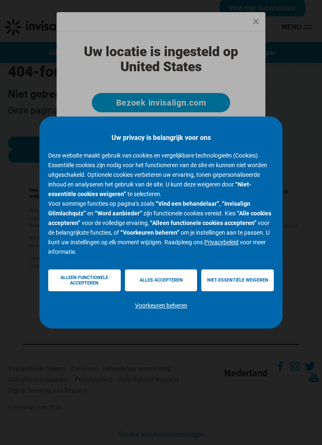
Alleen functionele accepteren (84, 280)
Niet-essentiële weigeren (237, 280)
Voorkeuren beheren (161, 305)
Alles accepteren (161, 280)
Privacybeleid (221, 242)
